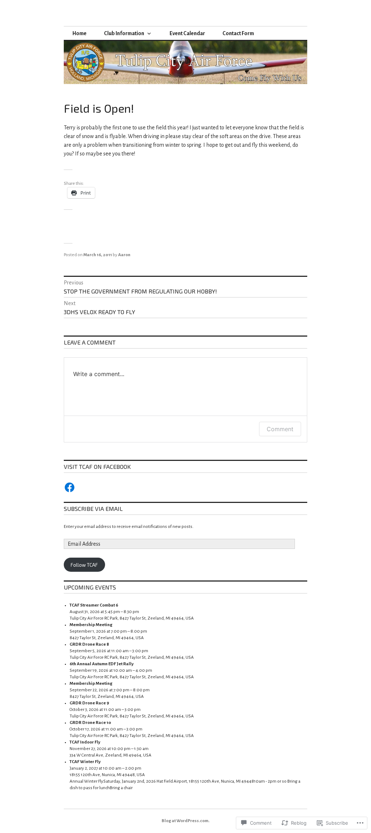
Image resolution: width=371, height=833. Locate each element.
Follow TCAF (84, 565)
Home (79, 33)
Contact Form (238, 33)
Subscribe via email (93, 508)
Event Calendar (187, 33)
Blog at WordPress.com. (185, 821)
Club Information (124, 33)
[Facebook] (69, 487)
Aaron (124, 255)
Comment (280, 429)
